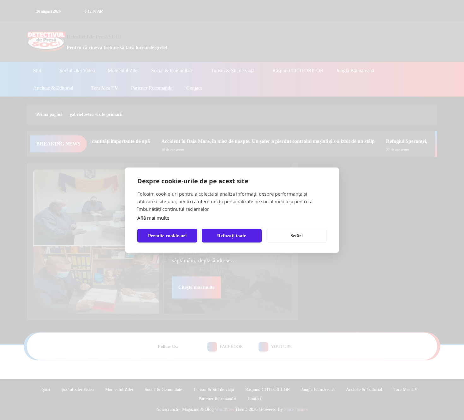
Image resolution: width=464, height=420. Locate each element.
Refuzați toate (231, 235)
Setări (296, 235)
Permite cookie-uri (167, 235)
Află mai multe (153, 217)
